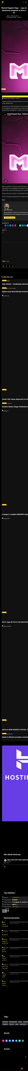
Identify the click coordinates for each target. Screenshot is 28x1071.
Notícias (3, 89)
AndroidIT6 (17, 923)
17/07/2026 (11, 923)
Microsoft (12, 1024)
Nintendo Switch (23, 1024)
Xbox (8, 261)
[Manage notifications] (22, 1068)
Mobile (17, 1024)
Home (8, 15)
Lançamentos (5, 1024)
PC (6, 261)
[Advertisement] (14, 835)
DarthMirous (8, 210)
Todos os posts (14, 15)
